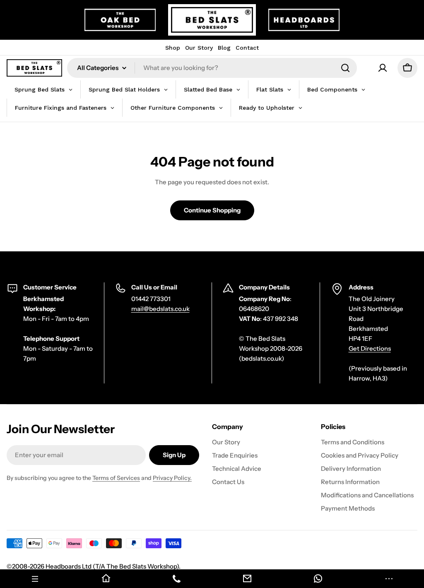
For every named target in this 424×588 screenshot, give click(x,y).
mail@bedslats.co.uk (160, 309)
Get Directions (370, 348)
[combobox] (212, 68)
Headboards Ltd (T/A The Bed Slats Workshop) (112, 566)
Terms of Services (116, 478)
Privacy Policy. (172, 478)
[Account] (383, 68)
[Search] (345, 68)
